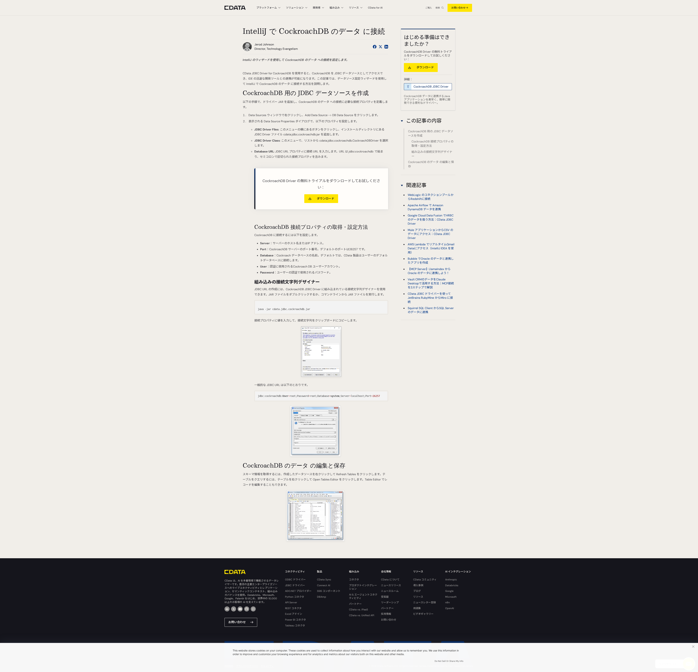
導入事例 (418, 585)
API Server (291, 602)
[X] (233, 608)
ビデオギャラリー (423, 613)
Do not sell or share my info (449, 661)
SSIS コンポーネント (328, 591)
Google (449, 591)
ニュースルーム (390, 591)
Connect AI (323, 585)
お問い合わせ (458, 7)
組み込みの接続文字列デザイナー (432, 154)
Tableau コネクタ (295, 625)
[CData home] (237, 8)
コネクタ (354, 579)
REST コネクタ (293, 608)
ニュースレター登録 (424, 602)
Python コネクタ (294, 596)
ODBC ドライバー (295, 579)
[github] (246, 608)
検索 (438, 7)
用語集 (417, 608)
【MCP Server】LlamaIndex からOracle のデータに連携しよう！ (429, 271)
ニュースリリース (391, 585)
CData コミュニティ (425, 579)
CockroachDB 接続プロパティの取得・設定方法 (433, 144)
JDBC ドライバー (295, 585)
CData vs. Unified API (361, 615)
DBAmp (321, 596)
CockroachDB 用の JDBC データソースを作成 (430, 133)
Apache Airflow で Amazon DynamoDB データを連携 (425, 207)
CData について (390, 579)
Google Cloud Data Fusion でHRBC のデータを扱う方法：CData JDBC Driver (431, 220)
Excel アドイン (293, 613)
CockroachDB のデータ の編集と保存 (431, 164)
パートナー (355, 603)
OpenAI (449, 608)
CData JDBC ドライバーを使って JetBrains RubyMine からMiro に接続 (430, 298)
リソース (418, 596)
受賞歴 (385, 596)
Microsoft (451, 596)
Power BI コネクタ (295, 619)
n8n (447, 602)
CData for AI (375, 7)
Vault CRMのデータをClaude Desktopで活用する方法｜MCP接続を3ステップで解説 (431, 283)
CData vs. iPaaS (358, 609)
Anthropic (451, 579)
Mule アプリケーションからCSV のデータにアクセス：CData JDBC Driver (430, 234)
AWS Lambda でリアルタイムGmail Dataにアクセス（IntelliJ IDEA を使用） (431, 248)
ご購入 (428, 7)
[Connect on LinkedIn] (386, 47)
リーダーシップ (390, 602)
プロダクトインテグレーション (363, 587)
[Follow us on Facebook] (374, 47)
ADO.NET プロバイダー (298, 591)
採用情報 (386, 613)
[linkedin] (227, 608)
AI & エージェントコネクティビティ (363, 596)
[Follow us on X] (380, 47)
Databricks (451, 585)
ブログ (417, 591)
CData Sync (324, 579)
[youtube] (240, 608)
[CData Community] (253, 608)
